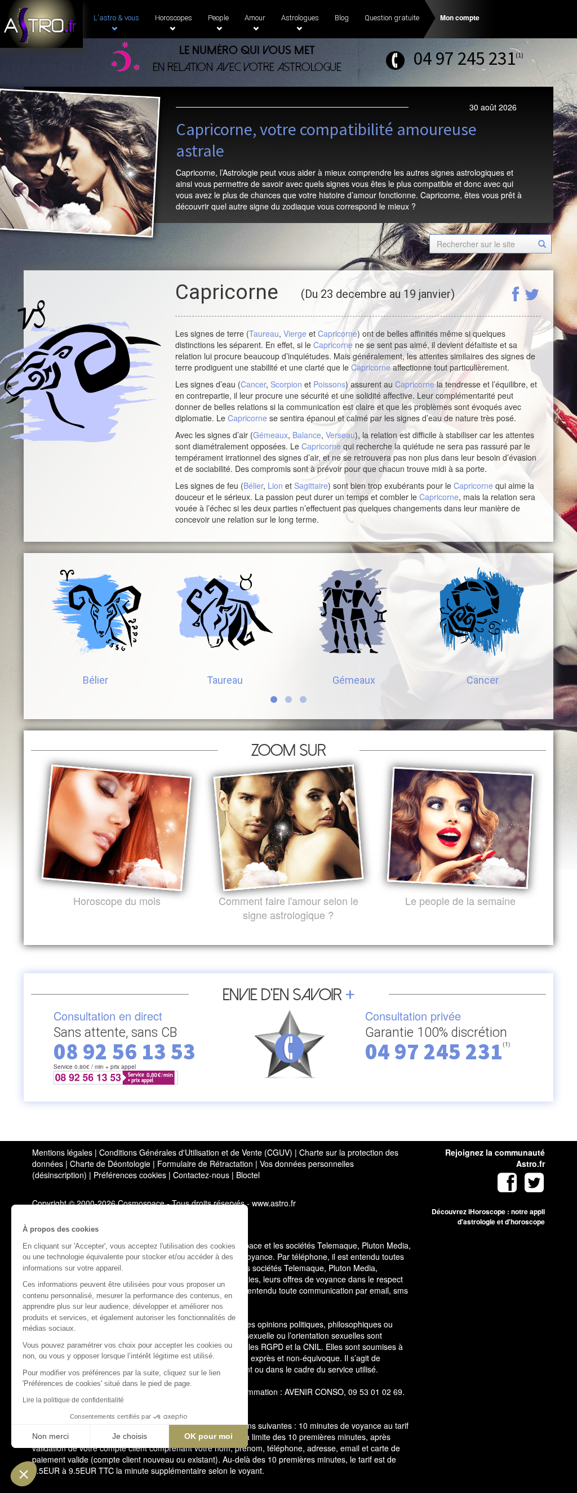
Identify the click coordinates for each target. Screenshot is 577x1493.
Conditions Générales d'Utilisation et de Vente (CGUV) (195, 1152)
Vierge (295, 333)
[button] (23, 1473)
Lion (275, 485)
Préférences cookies (130, 1174)
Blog (342, 18)
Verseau (340, 434)
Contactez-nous (201, 1174)
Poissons (329, 384)
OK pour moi (208, 1436)
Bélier (253, 485)
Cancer (253, 384)
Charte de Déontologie (110, 1163)
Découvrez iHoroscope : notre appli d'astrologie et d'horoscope (488, 1216)
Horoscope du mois (117, 901)
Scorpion (286, 384)
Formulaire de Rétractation (205, 1163)
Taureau (264, 333)
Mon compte (460, 17)
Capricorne (337, 333)
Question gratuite (392, 18)
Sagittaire (311, 485)
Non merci (50, 1436)
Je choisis (129, 1436)
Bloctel (248, 1174)
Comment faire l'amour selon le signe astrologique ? (288, 908)
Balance (306, 434)
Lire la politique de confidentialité (73, 1400)
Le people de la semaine (460, 901)
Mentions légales (62, 1152)
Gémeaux (270, 434)
